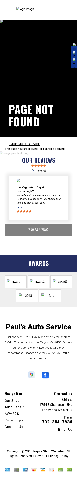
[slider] (38, 165)
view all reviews (38, 229)
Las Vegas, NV (25, 191)
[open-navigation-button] (7, 10)
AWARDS (12, 414)
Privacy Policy (58, 456)
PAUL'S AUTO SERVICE (24, 144)
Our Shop (12, 401)
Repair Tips (14, 420)
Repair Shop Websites (49, 451)
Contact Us (14, 427)
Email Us (65, 429)
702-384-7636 (31, 337)
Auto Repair (14, 407)
